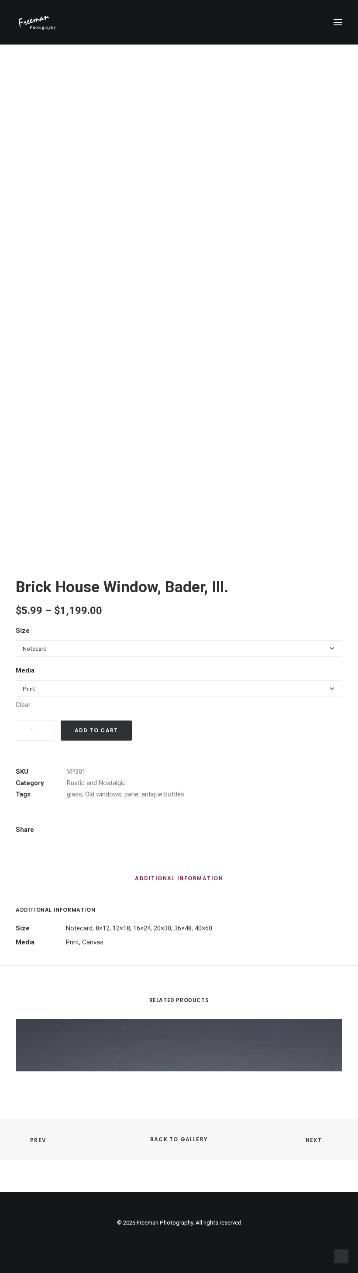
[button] (338, 22)
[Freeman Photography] (37, 22)
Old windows (103, 794)
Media (25, 670)
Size (23, 631)
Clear (23, 705)
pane (131, 794)
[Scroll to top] (341, 1256)
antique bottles (162, 794)
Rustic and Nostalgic (96, 783)
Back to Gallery (179, 1139)
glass (74, 794)
